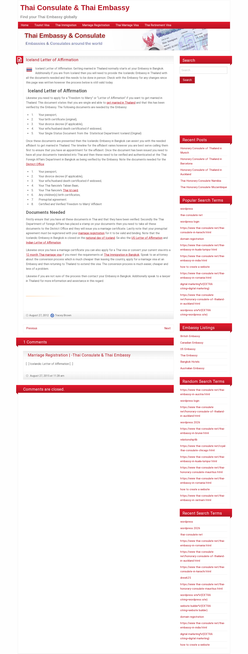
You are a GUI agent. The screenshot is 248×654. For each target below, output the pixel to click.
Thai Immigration (65, 25)
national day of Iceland (100, 238)
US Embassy (187, 349)
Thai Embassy (188, 355)
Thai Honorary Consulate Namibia (200, 180)
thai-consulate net (191, 215)
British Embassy (190, 336)
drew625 (185, 577)
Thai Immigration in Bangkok (121, 254)
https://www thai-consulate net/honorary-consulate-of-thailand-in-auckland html (202, 299)
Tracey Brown (63, 315)
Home (25, 25)
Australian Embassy (192, 368)
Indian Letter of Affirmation (43, 242)
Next (167, 328)
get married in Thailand (121, 102)
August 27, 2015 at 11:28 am (46, 375)
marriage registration (91, 233)
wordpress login (189, 221)
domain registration (192, 239)
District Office (35, 164)
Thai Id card (70, 190)
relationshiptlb (188, 439)
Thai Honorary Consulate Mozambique (203, 187)
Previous (31, 328)
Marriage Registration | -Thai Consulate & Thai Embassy (79, 355)
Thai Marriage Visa (127, 25)
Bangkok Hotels (190, 361)
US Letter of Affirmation (146, 238)
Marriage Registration (96, 25)
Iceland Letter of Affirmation (52, 59)
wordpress (186, 208)
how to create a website (195, 266)
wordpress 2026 (190, 422)
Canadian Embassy (191, 342)
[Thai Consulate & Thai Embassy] (113, 39)
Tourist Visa (41, 25)
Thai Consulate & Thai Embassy (74, 8)
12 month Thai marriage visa (44, 254)
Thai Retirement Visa (158, 25)
